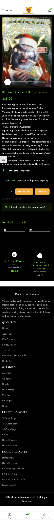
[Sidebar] (3, 159)
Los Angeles (8, 389)
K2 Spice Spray (9, 474)
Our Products (8, 339)
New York (6, 373)
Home (5, 328)
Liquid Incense (9, 485)
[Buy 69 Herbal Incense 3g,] (14, 244)
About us (6, 333)
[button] (14, 254)
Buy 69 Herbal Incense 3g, (14, 262)
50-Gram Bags (9, 429)
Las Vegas (7, 400)
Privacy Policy (9, 344)
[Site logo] (29, 10)
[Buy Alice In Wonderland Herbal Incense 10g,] (40, 244)
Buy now (42, 191)
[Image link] (27, 294)
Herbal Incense (14, 267)
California (7, 378)
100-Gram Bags (9, 423)
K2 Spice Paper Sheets (13, 468)
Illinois (5, 406)
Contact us (7, 361)
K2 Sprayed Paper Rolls (13, 479)
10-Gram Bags (9, 418)
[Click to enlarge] (7, 82)
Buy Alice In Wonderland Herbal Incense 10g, (40, 265)
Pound (5, 434)
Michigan (6, 395)
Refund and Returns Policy (15, 355)
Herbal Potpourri (10, 445)
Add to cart (24, 191)
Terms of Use (8, 350)
